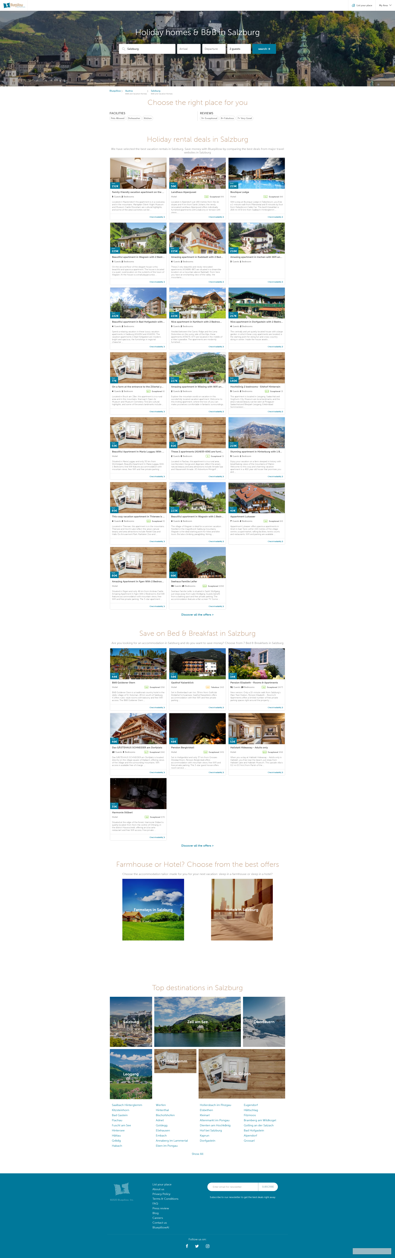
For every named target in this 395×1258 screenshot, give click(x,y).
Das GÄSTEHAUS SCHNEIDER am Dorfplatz (137, 747)
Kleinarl (205, 1115)
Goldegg (161, 1125)
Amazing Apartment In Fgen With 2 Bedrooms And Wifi (143, 581)
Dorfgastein (207, 1140)
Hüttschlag (251, 1110)
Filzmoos (250, 1115)
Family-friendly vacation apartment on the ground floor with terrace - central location (162, 192)
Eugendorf (251, 1105)
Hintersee (118, 1130)
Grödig (116, 1140)
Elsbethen (206, 1110)
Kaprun (204, 1135)
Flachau (117, 1120)
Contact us (159, 1222)
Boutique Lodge (239, 192)
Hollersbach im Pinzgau (215, 1105)
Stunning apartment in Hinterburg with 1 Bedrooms (260, 451)
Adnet (160, 1120)
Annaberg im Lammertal (172, 1140)
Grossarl (249, 1140)
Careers (157, 1218)
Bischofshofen (165, 1115)
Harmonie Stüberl (122, 812)
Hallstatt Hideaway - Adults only (249, 747)
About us (158, 1189)
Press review (160, 1208)
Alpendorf (250, 1135)
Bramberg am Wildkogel (260, 1120)
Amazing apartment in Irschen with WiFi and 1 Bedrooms (263, 257)
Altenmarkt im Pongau (214, 1120)
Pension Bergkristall (182, 747)
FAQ (155, 1203)
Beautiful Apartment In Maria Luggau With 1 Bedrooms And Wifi (149, 451)
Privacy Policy (161, 1194)
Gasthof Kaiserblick (182, 682)
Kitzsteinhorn (120, 1110)
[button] (187, 1246)
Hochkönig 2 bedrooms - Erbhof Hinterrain (255, 386)
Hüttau (116, 1135)
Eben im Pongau (167, 1145)
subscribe (268, 1186)
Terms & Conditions (165, 1198)
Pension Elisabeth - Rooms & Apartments (254, 682)
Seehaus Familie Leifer (184, 581)
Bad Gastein (120, 1115)
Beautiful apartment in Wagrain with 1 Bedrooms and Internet (207, 516)
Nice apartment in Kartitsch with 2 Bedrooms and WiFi (202, 321)
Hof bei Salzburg (211, 1130)
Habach (117, 1145)
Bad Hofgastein (254, 1130)
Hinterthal (162, 1110)
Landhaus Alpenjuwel (183, 192)
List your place (162, 1184)
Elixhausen (163, 1130)
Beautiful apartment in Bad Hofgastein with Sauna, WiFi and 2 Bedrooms (154, 321)
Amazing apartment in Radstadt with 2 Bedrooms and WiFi (205, 257)
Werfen (161, 1105)
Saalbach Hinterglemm (127, 1105)
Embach (161, 1135)
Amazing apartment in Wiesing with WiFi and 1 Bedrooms (204, 386)
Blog (155, 1213)
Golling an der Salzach (259, 1125)
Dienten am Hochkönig (215, 1125)
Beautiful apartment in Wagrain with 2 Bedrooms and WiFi (145, 257)
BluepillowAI (160, 1227)
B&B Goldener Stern (123, 682)
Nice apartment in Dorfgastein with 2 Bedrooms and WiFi (263, 321)
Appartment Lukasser (242, 516)
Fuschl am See (121, 1125)
